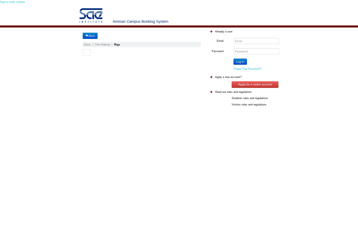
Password (218, 51)
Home (87, 44)
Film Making (102, 44)
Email (220, 40)
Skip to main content (12, 2)
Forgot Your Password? (247, 68)
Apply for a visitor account (255, 84)
